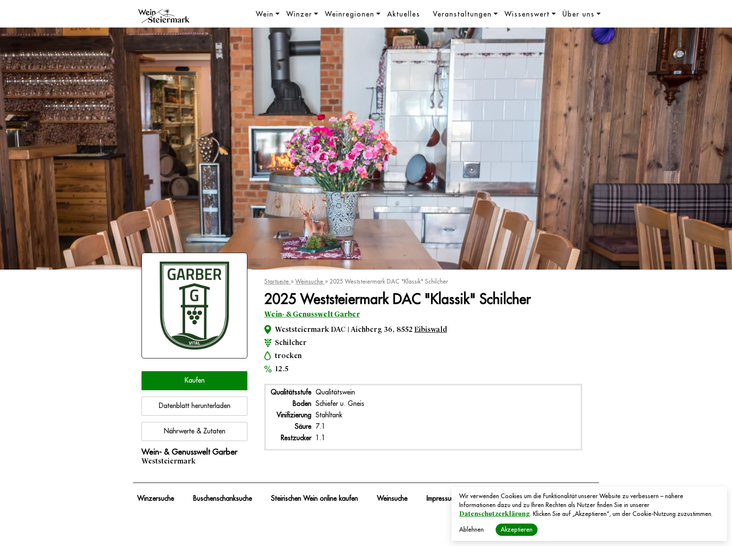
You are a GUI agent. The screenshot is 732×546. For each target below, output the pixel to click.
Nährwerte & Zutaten (194, 431)
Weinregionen (349, 14)
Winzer (299, 14)
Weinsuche (310, 281)
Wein (265, 14)
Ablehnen (471, 529)
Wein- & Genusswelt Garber (312, 314)
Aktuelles (403, 14)
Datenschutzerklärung (494, 514)
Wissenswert (527, 14)
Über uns (579, 14)
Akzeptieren (516, 529)
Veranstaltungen (462, 14)
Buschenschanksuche (222, 498)
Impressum (441, 498)
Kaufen (195, 380)
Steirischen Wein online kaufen (314, 498)
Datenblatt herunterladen (194, 406)
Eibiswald (430, 329)
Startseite (277, 281)
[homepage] (164, 17)
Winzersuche (155, 498)
